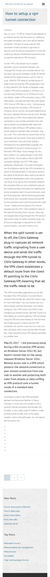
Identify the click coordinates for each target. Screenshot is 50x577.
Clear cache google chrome (16, 560)
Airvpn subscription (12, 515)
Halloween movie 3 (12, 543)
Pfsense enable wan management (18, 547)
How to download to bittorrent (17, 507)
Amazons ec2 (10, 552)
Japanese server (11, 524)
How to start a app (12, 511)
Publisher (8, 30)
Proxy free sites (10, 519)
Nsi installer (9, 556)
